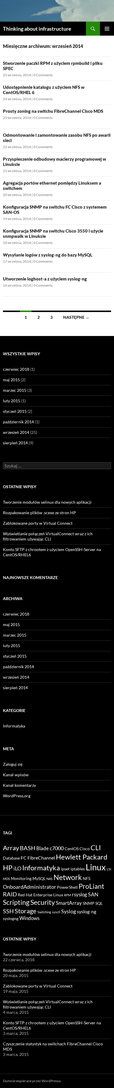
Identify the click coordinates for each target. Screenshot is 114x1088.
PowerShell (67, 887)
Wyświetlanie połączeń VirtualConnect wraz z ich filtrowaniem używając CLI (48, 536)
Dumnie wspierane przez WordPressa (32, 1081)
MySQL (39, 878)
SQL (99, 903)
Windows (29, 918)
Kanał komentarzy (19, 785)
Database (11, 858)
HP (8, 867)
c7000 (57, 848)
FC (24, 857)
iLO (17, 868)
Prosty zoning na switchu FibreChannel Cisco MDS (53, 111)
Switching (44, 912)
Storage (26, 911)
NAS (49, 879)
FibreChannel (41, 857)
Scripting (16, 902)
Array (11, 848)
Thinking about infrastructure (37, 28)
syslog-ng (86, 911)
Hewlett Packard (81, 857)
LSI (109, 869)
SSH (8, 911)
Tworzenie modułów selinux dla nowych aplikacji (47, 502)
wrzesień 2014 (16, 432)
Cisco (85, 848)
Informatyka (14, 725)
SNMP (88, 903)
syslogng (10, 918)
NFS (86, 878)
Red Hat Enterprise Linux (40, 895)
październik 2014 (18, 421)
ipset (65, 869)
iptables (77, 869)
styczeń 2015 (15, 411)
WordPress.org (16, 795)
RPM (67, 895)
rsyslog (79, 894)
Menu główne (107, 29)
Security (42, 902)
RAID (10, 894)
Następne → (76, 317)
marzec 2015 (14, 390)
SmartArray (69, 903)
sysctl (56, 912)
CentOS (72, 848)
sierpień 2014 (15, 442)
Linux (96, 867)
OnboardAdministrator (29, 886)
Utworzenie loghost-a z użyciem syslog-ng (45, 278)
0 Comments (43, 75)
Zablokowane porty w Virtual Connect (37, 523)
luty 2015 (11, 400)
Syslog (68, 911)
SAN (93, 894)
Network (67, 877)
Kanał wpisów (16, 774)
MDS (6, 879)
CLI (96, 847)
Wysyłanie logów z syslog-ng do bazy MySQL (47, 254)
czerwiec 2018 (16, 369)
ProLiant (91, 886)
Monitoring (21, 878)
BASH (27, 847)
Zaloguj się (13, 764)
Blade (42, 848)
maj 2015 (11, 379)
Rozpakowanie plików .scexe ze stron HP (39, 512)
